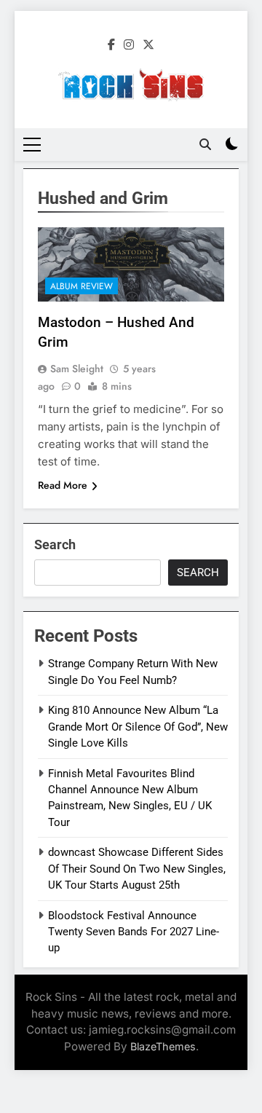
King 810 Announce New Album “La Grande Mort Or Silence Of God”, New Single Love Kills (138, 727)
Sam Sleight (76, 368)
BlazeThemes (163, 1046)
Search (55, 544)
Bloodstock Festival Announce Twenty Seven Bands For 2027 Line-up (133, 932)
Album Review (81, 286)
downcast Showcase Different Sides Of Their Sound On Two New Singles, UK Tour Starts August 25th (137, 869)
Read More (62, 485)
